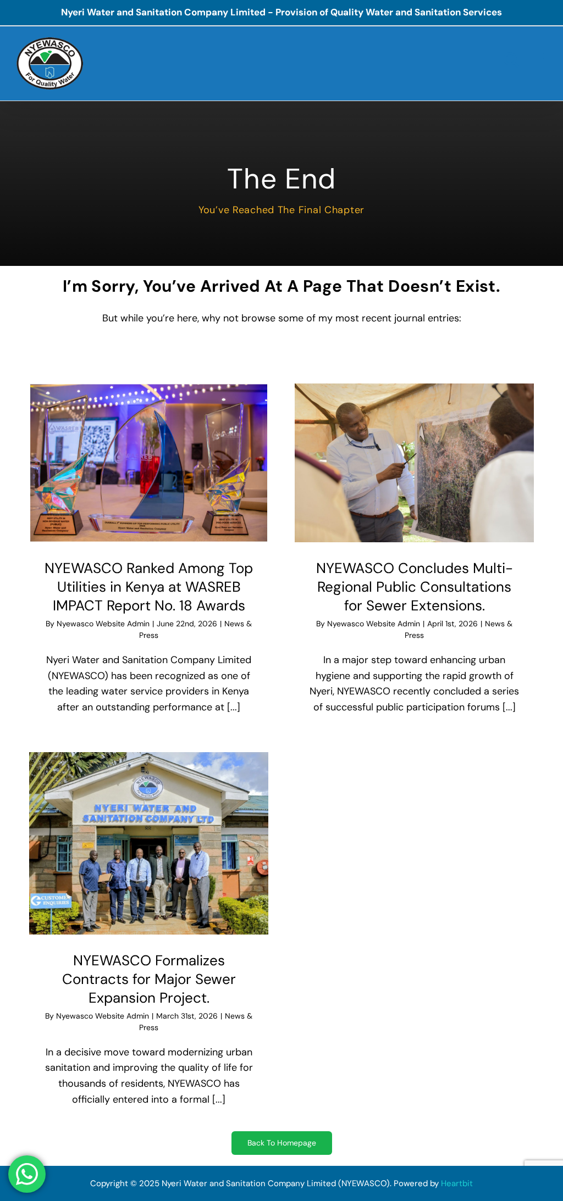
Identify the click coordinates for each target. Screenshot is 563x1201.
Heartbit (457, 1183)
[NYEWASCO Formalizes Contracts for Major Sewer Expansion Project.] (148, 843)
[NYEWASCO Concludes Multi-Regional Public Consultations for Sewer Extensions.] (414, 463)
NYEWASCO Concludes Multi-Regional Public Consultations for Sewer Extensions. (414, 587)
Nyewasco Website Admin (103, 624)
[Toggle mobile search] (511, 59)
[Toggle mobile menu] (538, 59)
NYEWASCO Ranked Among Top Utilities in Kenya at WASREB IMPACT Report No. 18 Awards (149, 587)
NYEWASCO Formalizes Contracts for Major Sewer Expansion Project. (149, 979)
